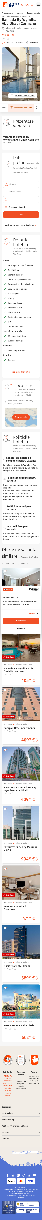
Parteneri (6, 1132)
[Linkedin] (18, 1175)
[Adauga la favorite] (5, 571)
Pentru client (7, 1113)
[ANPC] (9, 1207)
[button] (32, 42)
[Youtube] (34, 1175)
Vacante (20, 13)
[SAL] (28, 1204)
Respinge (21, 628)
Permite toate (21, 621)
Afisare (32, 613)
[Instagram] (12, 1175)
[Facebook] (7, 1175)
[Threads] (29, 1175)
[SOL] (28, 1210)
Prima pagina (7, 13)
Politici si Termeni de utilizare (15, 1126)
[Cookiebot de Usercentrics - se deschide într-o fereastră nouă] (29, 589)
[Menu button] (38, 4)
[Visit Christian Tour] (10, 4)
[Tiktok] (23, 1175)
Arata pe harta (8, 35)
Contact (5, 1139)
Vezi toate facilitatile (21, 372)
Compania (6, 1107)
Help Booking (8, 1120)
